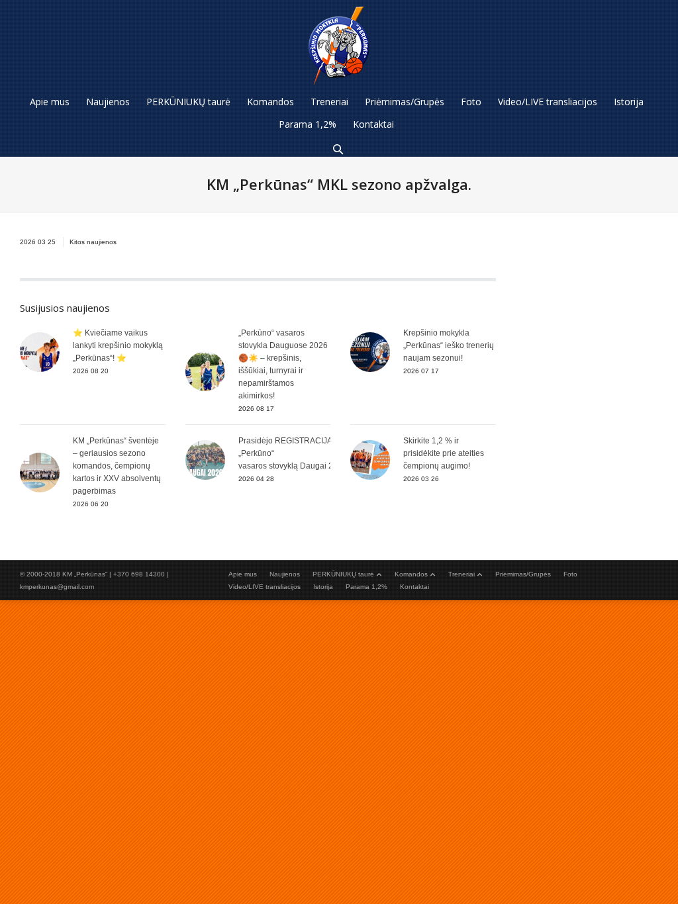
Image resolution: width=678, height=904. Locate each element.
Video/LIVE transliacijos (264, 586)
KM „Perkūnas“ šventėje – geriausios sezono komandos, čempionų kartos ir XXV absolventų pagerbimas (117, 466)
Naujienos (284, 574)
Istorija (323, 586)
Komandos (411, 574)
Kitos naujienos (93, 242)
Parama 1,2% (366, 586)
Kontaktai (414, 586)
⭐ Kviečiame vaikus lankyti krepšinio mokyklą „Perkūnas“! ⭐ (118, 345)
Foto (570, 574)
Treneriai (461, 574)
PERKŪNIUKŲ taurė (343, 574)
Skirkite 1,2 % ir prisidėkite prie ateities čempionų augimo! (443, 453)
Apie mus (242, 574)
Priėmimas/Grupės (523, 574)
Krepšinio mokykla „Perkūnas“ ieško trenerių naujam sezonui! (448, 345)
